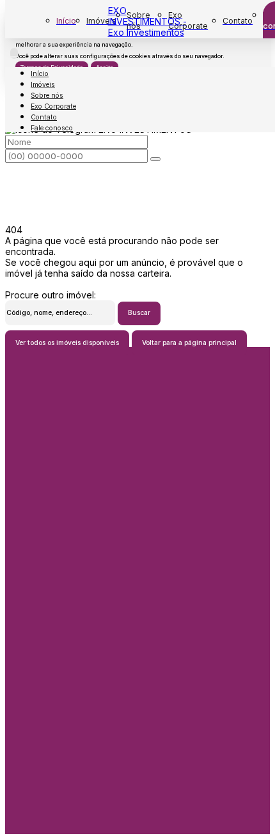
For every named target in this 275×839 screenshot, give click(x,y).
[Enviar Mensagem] (155, 159)
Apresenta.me (34, 828)
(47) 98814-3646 (137, 681)
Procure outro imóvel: (50, 294)
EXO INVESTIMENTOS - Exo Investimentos (147, 21)
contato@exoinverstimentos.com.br (138, 557)
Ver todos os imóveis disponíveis (67, 343)
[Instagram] (137, 623)
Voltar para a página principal (189, 343)
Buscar (139, 313)
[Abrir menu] (14, 53)
